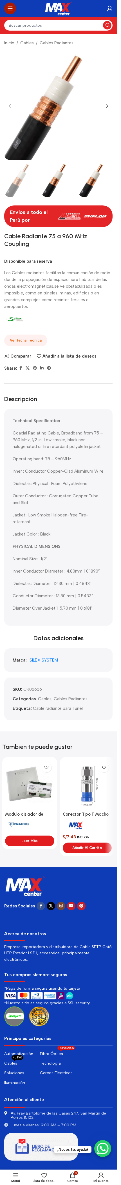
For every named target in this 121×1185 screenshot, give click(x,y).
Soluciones (14, 1072)
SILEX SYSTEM (44, 660)
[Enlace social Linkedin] (42, 368)
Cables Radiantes (56, 42)
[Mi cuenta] (109, 8)
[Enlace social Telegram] (49, 368)
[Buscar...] (107, 25)
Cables (27, 42)
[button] (9, 106)
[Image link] (25, 885)
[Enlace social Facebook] (20, 368)
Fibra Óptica (57, 1052)
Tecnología (50, 1063)
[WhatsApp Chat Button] (102, 1148)
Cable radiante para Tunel (58, 708)
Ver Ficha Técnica (26, 340)
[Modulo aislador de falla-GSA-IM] (29, 784)
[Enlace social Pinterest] (35, 368)
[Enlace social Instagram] (61, 906)
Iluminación (14, 1082)
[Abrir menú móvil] (10, 8)
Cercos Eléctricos (56, 1072)
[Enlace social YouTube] (71, 906)
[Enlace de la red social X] (27, 368)
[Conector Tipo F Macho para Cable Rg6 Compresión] (87, 784)
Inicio (9, 42)
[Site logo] (58, 8)
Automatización (18, 1053)
